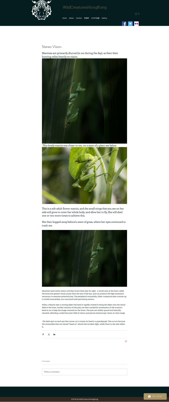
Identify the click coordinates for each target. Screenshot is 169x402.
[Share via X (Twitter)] (49, 334)
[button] (138, 14)
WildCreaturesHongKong (85, 7)
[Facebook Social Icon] (124, 23)
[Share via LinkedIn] (54, 334)
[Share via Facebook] (43, 334)
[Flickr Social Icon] (136, 23)
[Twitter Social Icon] (130, 23)
